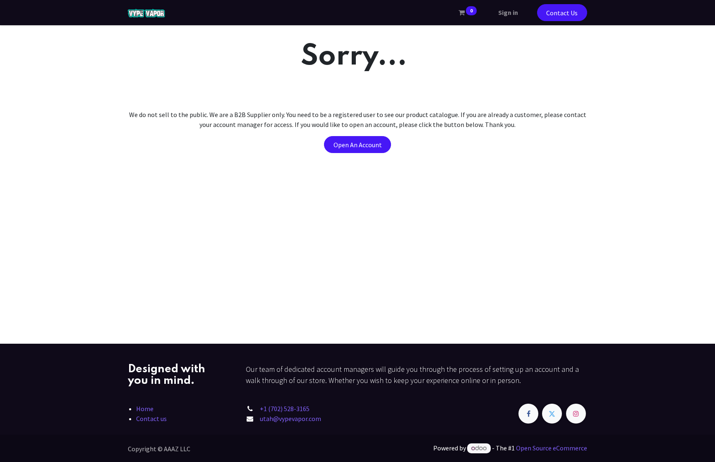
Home (145, 409)
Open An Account (358, 145)
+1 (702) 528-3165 (285, 409)
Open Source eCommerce (551, 448)
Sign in (508, 12)
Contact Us (562, 13)
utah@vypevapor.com (290, 418)
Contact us (151, 418)
